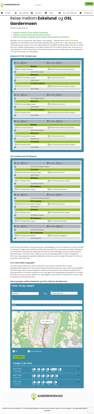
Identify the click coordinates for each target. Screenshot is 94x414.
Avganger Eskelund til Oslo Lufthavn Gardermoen (30, 32)
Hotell (51, 13)
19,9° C (39, 5)
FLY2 (54, 369)
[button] (47, 326)
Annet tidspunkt (35, 351)
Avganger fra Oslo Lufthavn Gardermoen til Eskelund (31, 35)
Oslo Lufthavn (24, 13)
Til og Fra (38, 13)
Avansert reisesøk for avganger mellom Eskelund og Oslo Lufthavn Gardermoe (40, 37)
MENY (90, 4)
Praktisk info (88, 13)
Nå (16, 351)
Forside (7, 13)
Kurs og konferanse (70, 13)
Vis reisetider (19, 357)
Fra (13, 290)
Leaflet (64, 347)
